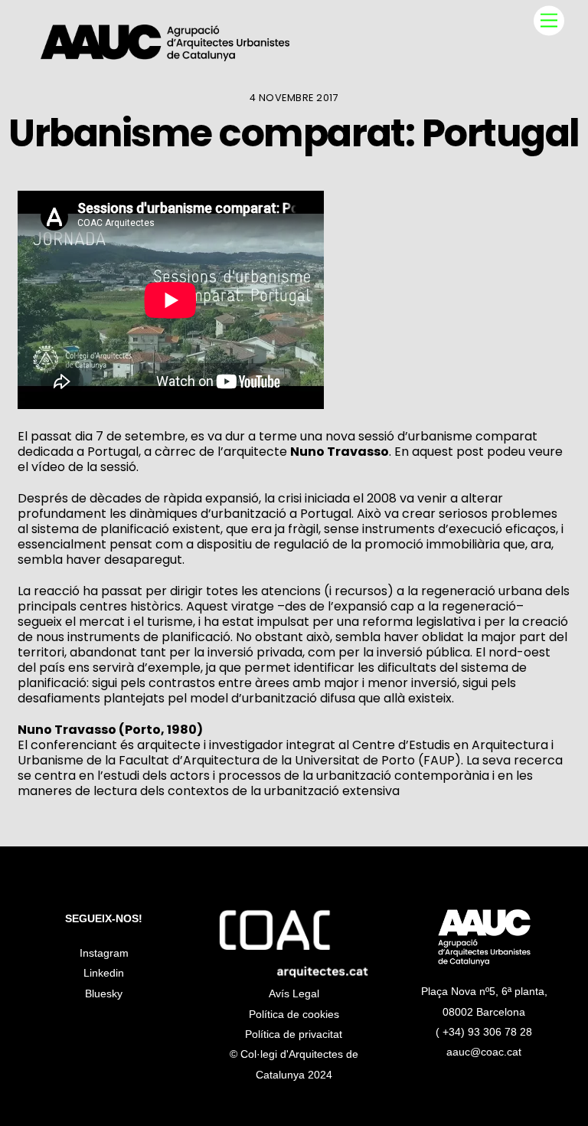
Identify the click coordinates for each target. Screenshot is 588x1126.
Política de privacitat (293, 1034)
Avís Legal (294, 993)
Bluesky (103, 993)
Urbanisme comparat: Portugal (293, 132)
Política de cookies (294, 1014)
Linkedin (103, 973)
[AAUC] (165, 54)
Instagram (104, 953)
